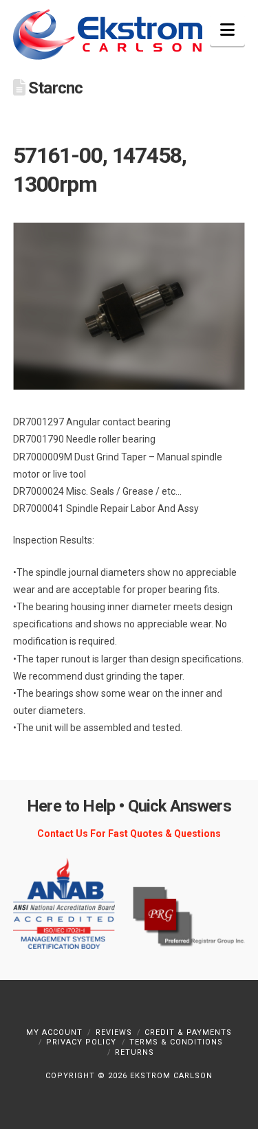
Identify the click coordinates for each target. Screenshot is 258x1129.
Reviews (114, 1032)
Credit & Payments (188, 1032)
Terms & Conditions (176, 1042)
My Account (54, 1032)
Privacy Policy (81, 1042)
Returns (134, 1052)
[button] (227, 30)
